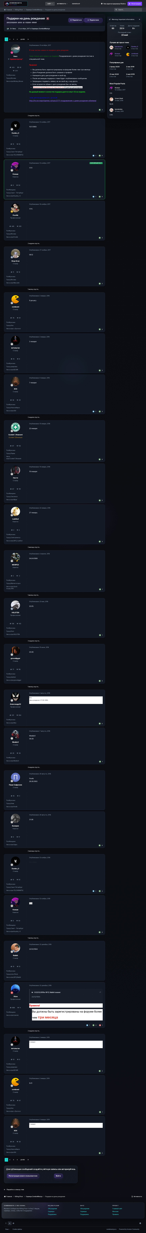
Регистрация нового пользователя (23, 1176)
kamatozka (119, 46)
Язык (7, 1229)
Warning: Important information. (123, 19)
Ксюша (117, 54)
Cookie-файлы (17, 1229)
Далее (22, 39)
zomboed (134, 54)
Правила (115, 1214)
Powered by (129, 1229)
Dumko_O (134, 46)
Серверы (51, 1211)
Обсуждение (52, 1208)
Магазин (115, 1211)
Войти (58, 1176)
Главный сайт (117, 1208)
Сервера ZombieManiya (40, 29)
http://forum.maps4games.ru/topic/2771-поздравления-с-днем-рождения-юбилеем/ (62, 101)
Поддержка (52, 1214)
